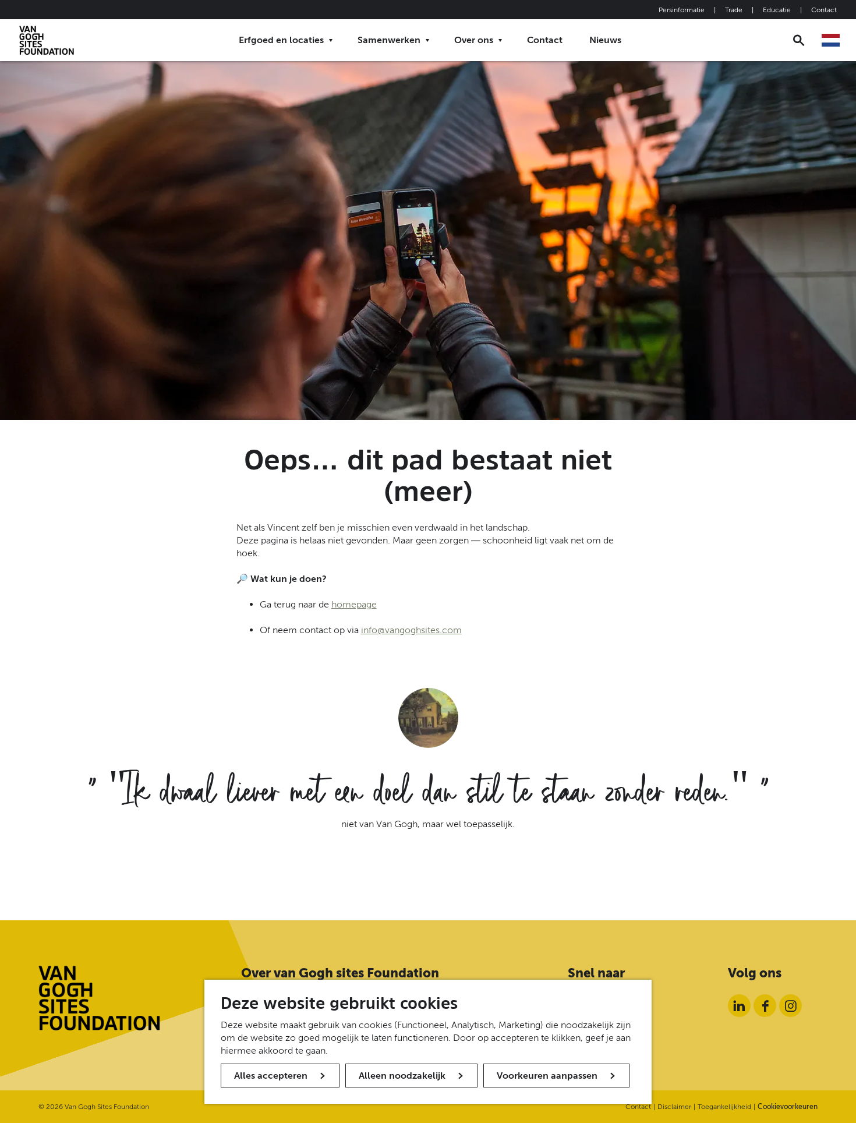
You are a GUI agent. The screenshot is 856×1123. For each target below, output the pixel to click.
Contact (824, 10)
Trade (733, 10)
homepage (354, 604)
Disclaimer (674, 1107)
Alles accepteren (270, 1075)
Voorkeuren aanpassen (547, 1075)
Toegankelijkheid (724, 1107)
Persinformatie (682, 10)
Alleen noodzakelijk (402, 1075)
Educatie (777, 10)
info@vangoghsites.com (411, 629)
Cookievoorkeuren (788, 1107)
